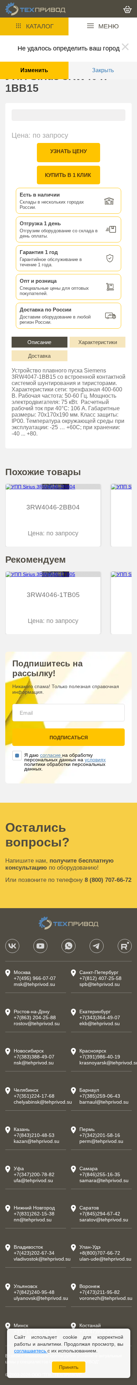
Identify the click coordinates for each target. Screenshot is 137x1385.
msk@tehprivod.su (34, 984)
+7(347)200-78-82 (34, 1174)
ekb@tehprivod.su (99, 1023)
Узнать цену (68, 151)
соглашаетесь (30, 1350)
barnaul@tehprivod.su (104, 1102)
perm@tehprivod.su (101, 1141)
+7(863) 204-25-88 (35, 1017)
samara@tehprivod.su (104, 1180)
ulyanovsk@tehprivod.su (41, 1298)
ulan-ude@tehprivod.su (105, 1259)
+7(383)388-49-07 (34, 1057)
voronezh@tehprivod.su (105, 1298)
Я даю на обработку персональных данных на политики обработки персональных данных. (65, 762)
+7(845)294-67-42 (99, 1213)
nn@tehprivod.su (33, 1219)
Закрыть (103, 70)
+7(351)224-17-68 (34, 1096)
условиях (95, 759)
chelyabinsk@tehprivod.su (43, 1102)
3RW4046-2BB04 (53, 507)
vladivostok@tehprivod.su (42, 1259)
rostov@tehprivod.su (37, 1023)
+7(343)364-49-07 (99, 1017)
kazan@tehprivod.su (36, 1141)
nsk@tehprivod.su (34, 1062)
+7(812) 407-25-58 (100, 978)
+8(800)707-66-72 (99, 1253)
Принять (68, 1367)
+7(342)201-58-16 (99, 1135)
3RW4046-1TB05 (53, 594)
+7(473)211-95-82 (99, 1292)
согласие (51, 755)
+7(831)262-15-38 (34, 1213)
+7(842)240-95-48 (34, 1292)
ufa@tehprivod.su (33, 1180)
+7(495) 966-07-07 (35, 978)
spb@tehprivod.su (99, 984)
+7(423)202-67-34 (34, 1253)
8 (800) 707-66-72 (108, 880)
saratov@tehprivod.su (103, 1219)
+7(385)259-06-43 (99, 1096)
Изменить (34, 70)
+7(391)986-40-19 (99, 1057)
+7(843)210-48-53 (34, 1135)
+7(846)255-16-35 (99, 1174)
